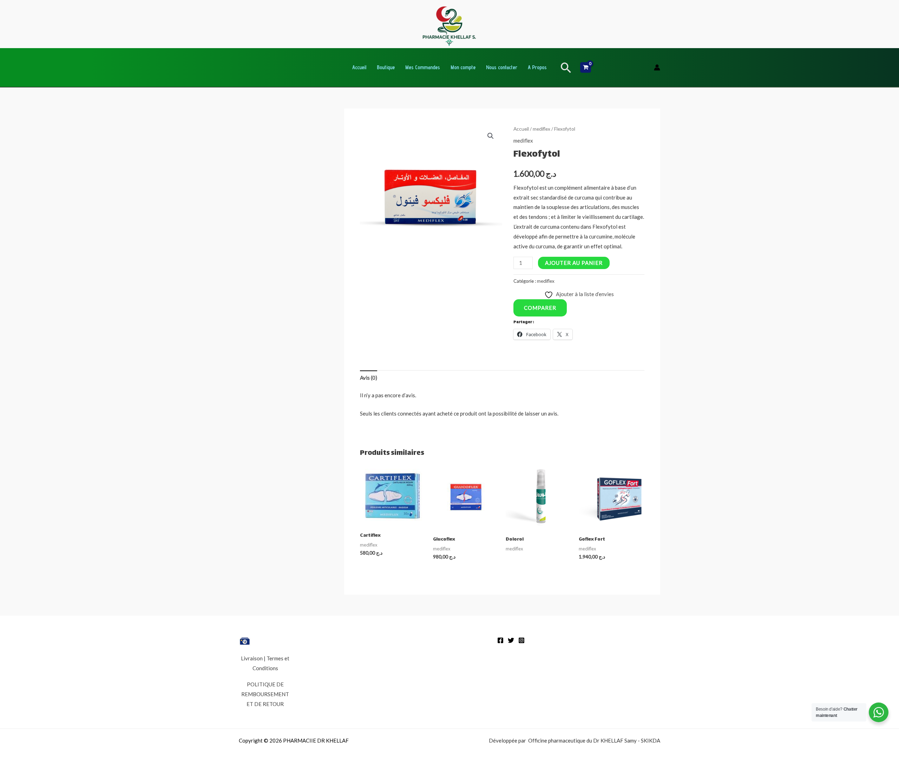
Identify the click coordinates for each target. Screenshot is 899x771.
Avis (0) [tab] (368, 377)
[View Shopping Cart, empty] (585, 67)
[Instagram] (521, 640)
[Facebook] (500, 640)
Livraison (252, 658)
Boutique (386, 67)
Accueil (359, 67)
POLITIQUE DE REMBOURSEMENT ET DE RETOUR (265, 694)
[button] (566, 67)
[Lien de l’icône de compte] (657, 67)
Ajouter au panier (574, 263)
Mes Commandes (422, 67)
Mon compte (463, 67)
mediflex (541, 129)
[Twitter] (511, 640)
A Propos (537, 67)
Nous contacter (501, 67)
